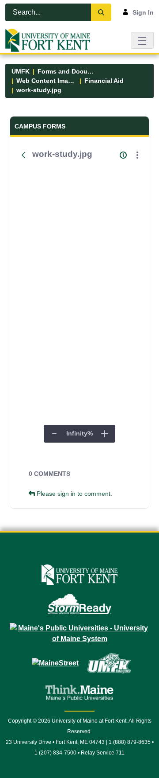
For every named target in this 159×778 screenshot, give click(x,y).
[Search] (101, 12)
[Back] (23, 155)
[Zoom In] (105, 434)
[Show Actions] (137, 155)
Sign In (143, 12)
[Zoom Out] (54, 434)
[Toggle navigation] (142, 40)
